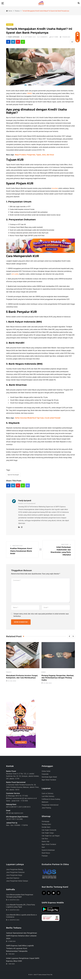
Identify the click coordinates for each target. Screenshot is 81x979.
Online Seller (46, 771)
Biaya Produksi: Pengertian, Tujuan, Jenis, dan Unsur (34, 155)
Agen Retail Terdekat (49, 780)
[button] (69, 636)
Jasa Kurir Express (12, 878)
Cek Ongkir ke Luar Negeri (51, 836)
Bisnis (43, 672)
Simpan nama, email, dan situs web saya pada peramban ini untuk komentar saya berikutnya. (41, 615)
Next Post (65, 544)
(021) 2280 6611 (12, 807)
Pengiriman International (50, 805)
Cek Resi (45, 839)
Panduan (45, 856)
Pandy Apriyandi (13, 37)
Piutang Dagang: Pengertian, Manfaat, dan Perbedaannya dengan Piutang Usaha (57, 678)
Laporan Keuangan (13, 474)
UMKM (29, 93)
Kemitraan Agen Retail (49, 777)
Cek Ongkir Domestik (49, 830)
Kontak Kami (46, 827)
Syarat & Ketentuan (48, 850)
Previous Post (17, 545)
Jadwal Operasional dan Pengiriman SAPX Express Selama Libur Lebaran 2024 (21, 935)
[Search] (79, 3)
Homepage (45, 821)
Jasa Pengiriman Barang (14, 869)
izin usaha (14, 274)
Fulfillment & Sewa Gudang (51, 799)
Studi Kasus (46, 853)
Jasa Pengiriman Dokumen (15, 872)
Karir (43, 847)
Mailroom (45, 802)
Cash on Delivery (47, 793)
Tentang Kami (46, 824)
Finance (9, 672)
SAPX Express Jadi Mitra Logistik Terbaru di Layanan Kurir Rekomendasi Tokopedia (20, 948)
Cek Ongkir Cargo (48, 833)
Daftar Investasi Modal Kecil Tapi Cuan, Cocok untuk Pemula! (37, 418)
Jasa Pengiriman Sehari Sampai (17, 881)
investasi (55, 188)
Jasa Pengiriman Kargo (14, 875)
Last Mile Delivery (48, 796)
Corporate (45, 774)
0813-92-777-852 (21, 796)
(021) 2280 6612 (25, 807)
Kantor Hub (45, 841)
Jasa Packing (46, 808)
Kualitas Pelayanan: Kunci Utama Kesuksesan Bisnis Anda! (21, 551)
